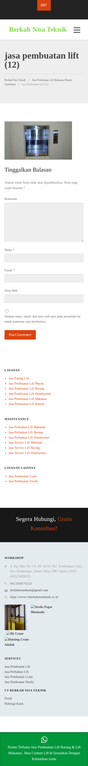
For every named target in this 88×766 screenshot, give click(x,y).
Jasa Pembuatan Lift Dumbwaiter (30, 393)
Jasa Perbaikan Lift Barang (26, 432)
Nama (9, 250)
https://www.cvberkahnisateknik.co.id (34, 597)
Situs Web (11, 290)
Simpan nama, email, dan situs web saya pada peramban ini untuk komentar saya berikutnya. (42, 319)
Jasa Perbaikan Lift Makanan (27, 427)
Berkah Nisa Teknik (38, 29)
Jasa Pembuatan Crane (23, 476)
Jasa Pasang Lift (19, 378)
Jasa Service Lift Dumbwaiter (27, 453)
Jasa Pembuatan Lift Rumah (26, 404)
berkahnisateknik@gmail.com (29, 590)
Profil (8, 698)
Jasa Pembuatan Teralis (23, 481)
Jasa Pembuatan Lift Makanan (28, 399)
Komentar (11, 199)
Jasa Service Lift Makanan (25, 442)
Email (10, 270)
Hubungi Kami (14, 703)
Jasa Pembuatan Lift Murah (26, 383)
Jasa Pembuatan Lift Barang (26, 388)
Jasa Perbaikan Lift (17, 672)
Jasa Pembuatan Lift (17, 666)
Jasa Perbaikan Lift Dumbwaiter (29, 437)
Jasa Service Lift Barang (24, 447)
